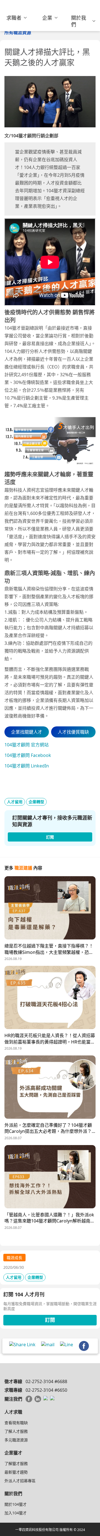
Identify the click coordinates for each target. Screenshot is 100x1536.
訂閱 (50, 1320)
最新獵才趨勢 (16, 1472)
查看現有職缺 (16, 1422)
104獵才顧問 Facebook (27, 755)
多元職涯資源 (16, 1439)
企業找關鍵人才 (26, 732)
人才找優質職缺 (73, 732)
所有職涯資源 (17, 32)
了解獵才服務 (16, 1463)
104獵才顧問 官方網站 (26, 745)
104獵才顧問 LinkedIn (26, 766)
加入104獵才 (15, 1512)
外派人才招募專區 (20, 1480)
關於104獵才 (15, 1504)
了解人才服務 (16, 1431)
